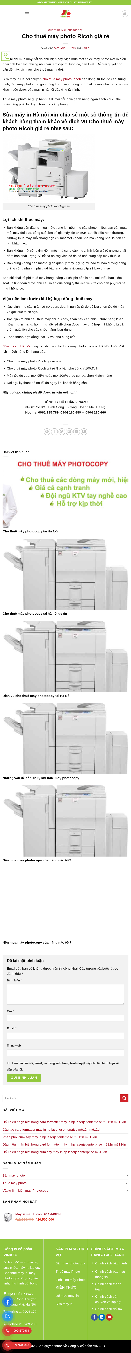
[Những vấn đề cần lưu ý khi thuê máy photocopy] (65, 738)
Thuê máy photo (15, 1183)
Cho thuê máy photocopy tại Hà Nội (30, 531)
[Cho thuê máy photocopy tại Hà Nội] (65, 492)
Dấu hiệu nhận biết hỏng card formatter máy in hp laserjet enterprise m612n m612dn (64, 1144)
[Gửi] (124, 1098)
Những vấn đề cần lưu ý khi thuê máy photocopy (41, 778)
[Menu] (27, 13)
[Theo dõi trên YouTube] (109, 1317)
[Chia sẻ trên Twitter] (62, 431)
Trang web (14, 1045)
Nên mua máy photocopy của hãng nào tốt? (37, 860)
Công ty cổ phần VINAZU (86, 1346)
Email (12, 1028)
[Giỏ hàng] (125, 13)
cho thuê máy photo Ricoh (62, 79)
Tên (10, 1011)
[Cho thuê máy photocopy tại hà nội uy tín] (65, 574)
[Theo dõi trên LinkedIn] (101, 1317)
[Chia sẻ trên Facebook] (54, 431)
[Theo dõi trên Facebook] (94, 1317)
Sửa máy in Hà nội (16, 346)
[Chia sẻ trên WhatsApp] (47, 431)
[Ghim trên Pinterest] (76, 431)
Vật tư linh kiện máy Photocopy (25, 1190)
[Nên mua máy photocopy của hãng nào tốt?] (65, 821)
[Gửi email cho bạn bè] (69, 431)
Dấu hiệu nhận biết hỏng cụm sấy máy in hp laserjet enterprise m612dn (55, 1152)
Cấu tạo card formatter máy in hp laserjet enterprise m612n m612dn (52, 1129)
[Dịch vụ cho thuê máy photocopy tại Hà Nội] (65, 656)
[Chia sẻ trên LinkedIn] (84, 431)
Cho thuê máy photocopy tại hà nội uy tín (35, 613)
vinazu (86, 48)
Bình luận (14, 980)
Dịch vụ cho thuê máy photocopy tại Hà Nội (36, 696)
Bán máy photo (14, 1175)
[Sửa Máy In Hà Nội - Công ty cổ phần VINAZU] (65, 13)
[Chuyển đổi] (126, 1175)
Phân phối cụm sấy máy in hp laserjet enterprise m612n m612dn (50, 1137)
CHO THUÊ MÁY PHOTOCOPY (65, 30)
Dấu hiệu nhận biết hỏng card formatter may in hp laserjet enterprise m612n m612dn (64, 1122)
